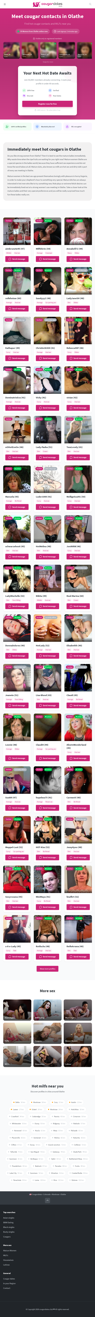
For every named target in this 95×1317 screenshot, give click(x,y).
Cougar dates (9, 1278)
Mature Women (9, 1250)
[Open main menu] (4, 4)
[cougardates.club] (47, 4)
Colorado (46, 1194)
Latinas (6, 1264)
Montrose (55, 1194)
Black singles (8, 1227)
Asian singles (8, 1217)
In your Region (9, 1283)
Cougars (7, 1236)
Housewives (8, 1260)
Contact (6, 1288)
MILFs (5, 1255)
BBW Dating (8, 1222)
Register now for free (47, 103)
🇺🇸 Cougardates (35, 1194)
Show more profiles (47, 969)
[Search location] (90, 4)
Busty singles (8, 1231)
